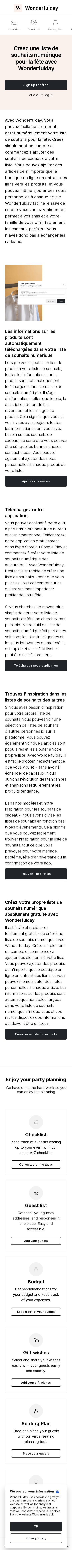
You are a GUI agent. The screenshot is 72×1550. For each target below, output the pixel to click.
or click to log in (40, 95)
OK (36, 1526)
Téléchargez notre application (36, 665)
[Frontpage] (36, 8)
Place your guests (36, 1453)
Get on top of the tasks (36, 1164)
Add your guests (36, 1240)
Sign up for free (36, 85)
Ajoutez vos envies (36, 481)
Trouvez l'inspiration (36, 873)
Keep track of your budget (36, 1311)
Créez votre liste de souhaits (36, 1034)
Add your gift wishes (36, 1382)
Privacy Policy (36, 1538)
